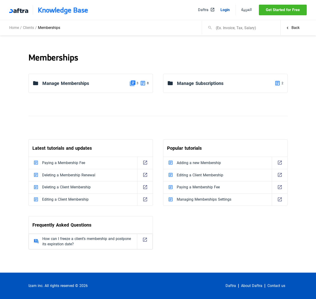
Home (14, 27)
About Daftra (251, 286)
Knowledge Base (63, 10)
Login (225, 9)
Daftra (231, 286)
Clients (28, 27)
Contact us (276, 286)
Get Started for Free (283, 9)
